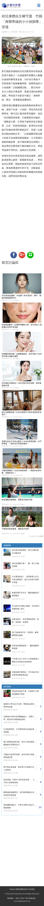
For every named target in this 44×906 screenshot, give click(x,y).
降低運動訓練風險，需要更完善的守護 (17, 500)
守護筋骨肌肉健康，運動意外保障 (15, 529)
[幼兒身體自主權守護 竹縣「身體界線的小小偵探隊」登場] (13, 255)
